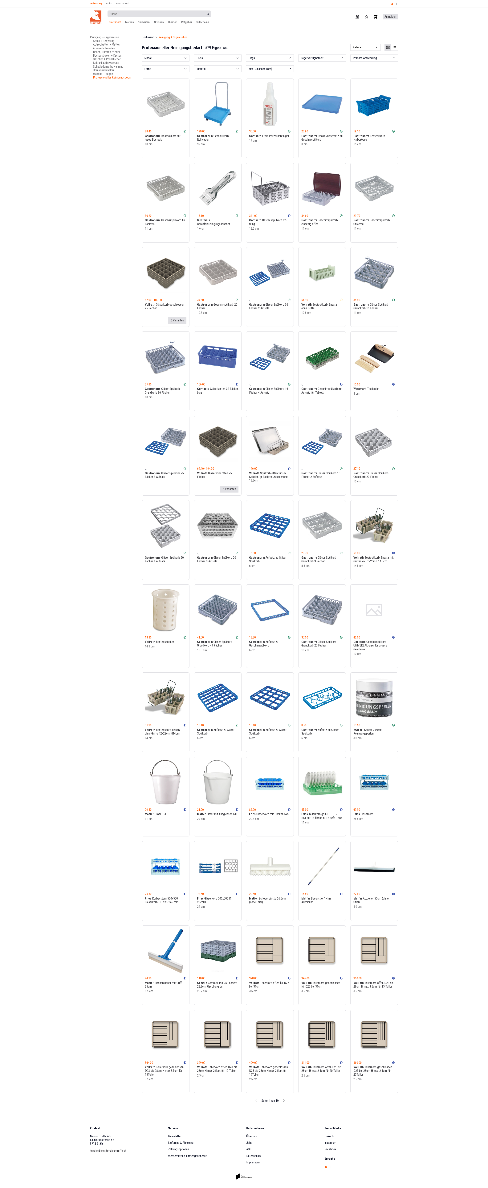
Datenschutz (253, 1156)
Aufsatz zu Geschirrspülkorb (263, 643)
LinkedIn (329, 1136)
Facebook (330, 1149)
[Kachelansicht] (387, 47)
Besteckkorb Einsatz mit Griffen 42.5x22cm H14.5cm (373, 559)
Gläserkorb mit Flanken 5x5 (269, 814)
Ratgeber (186, 22)
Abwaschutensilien (104, 48)
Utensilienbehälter (103, 70)
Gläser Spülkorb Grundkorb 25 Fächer (318, 643)
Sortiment (115, 22)
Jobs (249, 1143)
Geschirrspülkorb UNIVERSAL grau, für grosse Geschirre (370, 645)
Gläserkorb (363, 814)
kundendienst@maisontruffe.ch (108, 1151)
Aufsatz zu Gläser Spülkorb (268, 559)
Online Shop (96, 3)
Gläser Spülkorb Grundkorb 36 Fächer (162, 390)
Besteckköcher (159, 642)
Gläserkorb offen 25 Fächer (214, 475)
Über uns (251, 1136)
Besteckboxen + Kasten (107, 55)
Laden (109, 3)
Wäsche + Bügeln (103, 73)
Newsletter (174, 1136)
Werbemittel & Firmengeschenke (187, 1156)
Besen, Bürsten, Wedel (106, 52)
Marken (129, 22)
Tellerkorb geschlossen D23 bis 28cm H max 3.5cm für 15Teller (164, 1070)
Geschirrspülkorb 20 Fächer (217, 306)
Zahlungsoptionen (178, 1149)
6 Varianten (177, 320)
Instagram (330, 1143)
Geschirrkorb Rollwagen (213, 137)
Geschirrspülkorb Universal (371, 222)
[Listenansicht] (394, 47)
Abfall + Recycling (103, 41)
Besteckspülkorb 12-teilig (268, 222)
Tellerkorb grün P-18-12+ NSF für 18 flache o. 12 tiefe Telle (321, 816)
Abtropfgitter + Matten (106, 44)
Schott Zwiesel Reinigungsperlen (367, 731)
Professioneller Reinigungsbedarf (112, 77)
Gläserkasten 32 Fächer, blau (217, 390)
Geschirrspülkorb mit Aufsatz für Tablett (321, 390)
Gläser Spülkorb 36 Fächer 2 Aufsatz (268, 306)
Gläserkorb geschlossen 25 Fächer (164, 306)
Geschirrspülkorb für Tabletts (165, 222)
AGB (248, 1149)
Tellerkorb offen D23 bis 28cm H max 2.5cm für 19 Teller (217, 1069)
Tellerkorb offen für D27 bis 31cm (269, 984)
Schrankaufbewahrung (106, 63)
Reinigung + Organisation (104, 37)
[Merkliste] (179, 151)
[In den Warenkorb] (184, 151)
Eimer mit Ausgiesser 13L (217, 814)
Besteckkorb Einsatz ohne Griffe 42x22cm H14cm (163, 731)
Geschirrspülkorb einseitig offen (319, 222)
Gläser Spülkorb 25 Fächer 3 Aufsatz (164, 475)
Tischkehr (366, 389)
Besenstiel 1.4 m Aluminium (316, 900)
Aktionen (158, 22)
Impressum (253, 1162)
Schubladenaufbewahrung (108, 66)
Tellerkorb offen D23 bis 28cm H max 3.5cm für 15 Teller (373, 984)
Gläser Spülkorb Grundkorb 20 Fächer (370, 475)
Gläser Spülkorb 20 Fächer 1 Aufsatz (164, 559)
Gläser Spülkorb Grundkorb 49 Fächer (214, 643)
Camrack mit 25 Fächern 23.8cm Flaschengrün (217, 984)
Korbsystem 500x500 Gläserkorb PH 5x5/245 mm (161, 900)
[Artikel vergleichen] (357, 16)
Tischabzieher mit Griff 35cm (163, 984)
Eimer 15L (156, 814)
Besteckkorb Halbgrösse (369, 137)
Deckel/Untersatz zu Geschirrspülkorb (322, 137)
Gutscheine (202, 22)
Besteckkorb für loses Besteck (163, 137)
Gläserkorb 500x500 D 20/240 (214, 900)
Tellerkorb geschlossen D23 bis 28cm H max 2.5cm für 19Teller (268, 1070)
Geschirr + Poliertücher (107, 59)
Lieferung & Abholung (180, 1143)
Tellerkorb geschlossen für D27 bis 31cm (320, 984)
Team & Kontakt (123, 3)
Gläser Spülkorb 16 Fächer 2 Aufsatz (320, 475)
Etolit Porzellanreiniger (269, 136)
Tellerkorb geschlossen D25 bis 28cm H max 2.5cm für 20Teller (372, 1070)
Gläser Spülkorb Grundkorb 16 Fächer (370, 306)
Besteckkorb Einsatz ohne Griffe (319, 306)
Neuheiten (144, 22)
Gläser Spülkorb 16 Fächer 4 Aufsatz (268, 390)
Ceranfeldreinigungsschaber (213, 222)
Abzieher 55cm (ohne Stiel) (371, 900)
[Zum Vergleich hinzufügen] (174, 151)
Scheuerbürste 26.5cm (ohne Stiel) (267, 900)
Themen (172, 22)
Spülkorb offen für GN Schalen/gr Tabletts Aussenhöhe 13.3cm (268, 476)
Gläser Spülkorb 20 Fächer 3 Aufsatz (216, 559)
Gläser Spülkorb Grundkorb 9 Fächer (318, 559)
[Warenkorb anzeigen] (375, 16)
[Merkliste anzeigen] (366, 16)
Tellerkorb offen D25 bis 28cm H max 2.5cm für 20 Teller (321, 1069)
